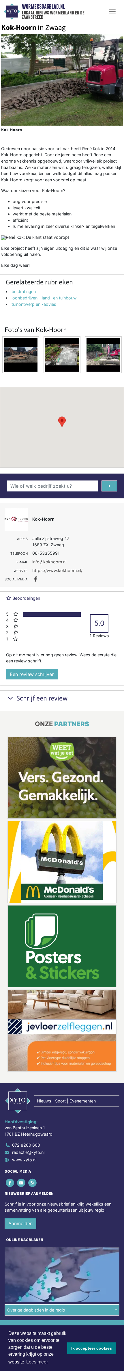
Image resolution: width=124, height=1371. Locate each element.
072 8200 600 (26, 1145)
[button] (62, 421)
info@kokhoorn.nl (49, 561)
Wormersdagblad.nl (43, 7)
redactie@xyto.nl (28, 1152)
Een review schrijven (32, 674)
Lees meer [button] (37, 1361)
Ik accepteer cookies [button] (91, 1348)
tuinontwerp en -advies (34, 304)
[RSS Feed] (32, 1182)
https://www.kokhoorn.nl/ (57, 570)
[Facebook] (10, 1182)
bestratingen (24, 291)
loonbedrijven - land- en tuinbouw (44, 297)
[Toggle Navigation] (112, 11)
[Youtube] (21, 1182)
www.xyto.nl (24, 1159)
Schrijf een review (41, 698)
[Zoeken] (109, 485)
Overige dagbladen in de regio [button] (36, 1309)
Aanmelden (20, 1223)
